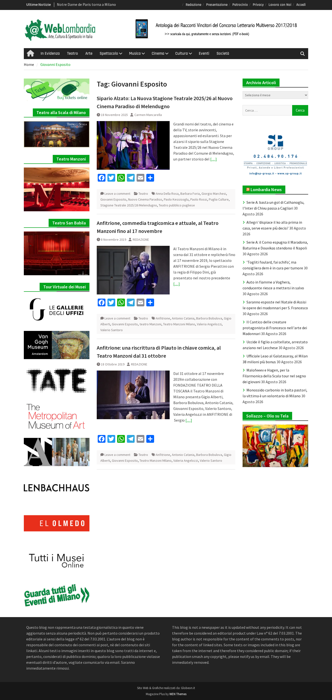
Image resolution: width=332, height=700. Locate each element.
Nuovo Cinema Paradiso (145, 199)
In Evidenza (50, 53)
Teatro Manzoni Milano (179, 324)
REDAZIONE (141, 239)
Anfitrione (163, 318)
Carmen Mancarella (148, 115)
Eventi (204, 53)
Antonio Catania (183, 318)
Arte (88, 53)
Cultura (181, 53)
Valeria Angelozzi (209, 324)
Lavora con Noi (280, 4)
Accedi (301, 4)
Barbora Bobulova (209, 318)
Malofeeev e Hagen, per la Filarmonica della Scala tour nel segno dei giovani (274, 376)
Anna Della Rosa (167, 193)
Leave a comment (117, 193)
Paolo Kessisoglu (176, 199)
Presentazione (216, 4)
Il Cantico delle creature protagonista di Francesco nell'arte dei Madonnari (275, 327)
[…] (213, 159)
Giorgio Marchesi (213, 193)
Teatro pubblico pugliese (177, 205)
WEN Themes (177, 694)
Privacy (258, 4)
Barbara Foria (190, 193)
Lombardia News (266, 189)
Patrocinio (240, 4)
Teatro (72, 53)
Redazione (193, 4)
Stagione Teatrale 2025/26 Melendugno (128, 205)
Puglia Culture (219, 199)
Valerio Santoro (111, 330)
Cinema (158, 53)
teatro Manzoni (150, 324)
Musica (135, 53)
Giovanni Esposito (113, 199)
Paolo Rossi (198, 199)
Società (223, 53)
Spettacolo (109, 53)
